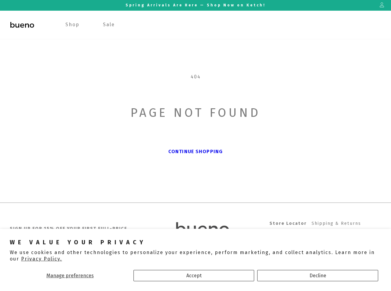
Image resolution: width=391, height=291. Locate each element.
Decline (317, 275)
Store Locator (288, 223)
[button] (72, 25)
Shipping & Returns (336, 223)
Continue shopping (195, 151)
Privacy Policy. (41, 259)
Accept (194, 275)
